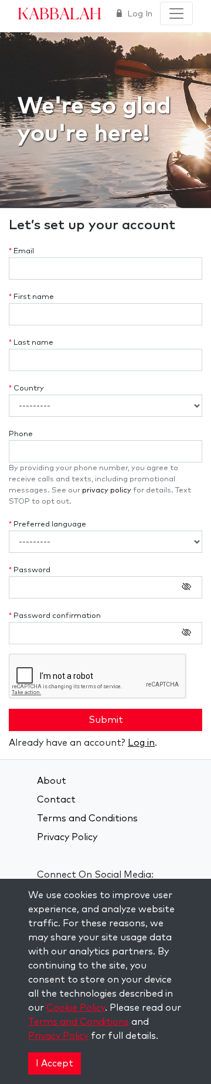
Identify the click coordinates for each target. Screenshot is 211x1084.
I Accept (54, 1063)
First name (31, 297)
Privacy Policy (67, 837)
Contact (56, 799)
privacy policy (106, 490)
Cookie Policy (75, 1007)
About (51, 781)
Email (21, 251)
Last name (31, 342)
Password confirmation (55, 616)
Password (29, 570)
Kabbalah (59, 12)
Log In (138, 14)
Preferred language (47, 524)
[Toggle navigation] (176, 13)
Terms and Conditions (87, 818)
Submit (106, 720)
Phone (21, 434)
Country (26, 388)
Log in (141, 742)
